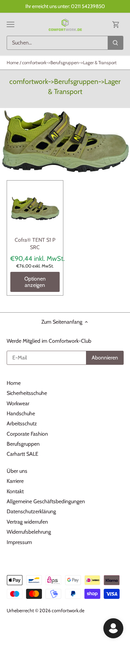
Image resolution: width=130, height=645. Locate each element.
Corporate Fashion (27, 434)
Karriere (15, 481)
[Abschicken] (115, 42)
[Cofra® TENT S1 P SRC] (35, 208)
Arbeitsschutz (22, 423)
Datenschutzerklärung (31, 511)
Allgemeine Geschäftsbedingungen (46, 501)
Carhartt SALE (22, 454)
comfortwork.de (68, 611)
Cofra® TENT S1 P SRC (35, 243)
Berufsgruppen (23, 444)
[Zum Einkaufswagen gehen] (116, 24)
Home (14, 383)
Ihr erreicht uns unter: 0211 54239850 (65, 6)
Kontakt (15, 491)
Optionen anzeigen (35, 282)
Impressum (19, 542)
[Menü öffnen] (10, 24)
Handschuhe (21, 413)
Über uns (17, 471)
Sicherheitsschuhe (27, 393)
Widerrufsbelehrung (29, 532)
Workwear (18, 403)
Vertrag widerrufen (27, 522)
